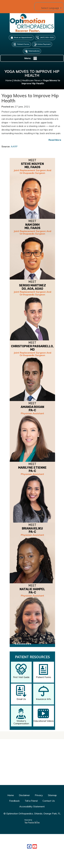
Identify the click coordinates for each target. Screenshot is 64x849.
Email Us (21, 698)
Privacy (39, 795)
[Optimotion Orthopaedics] (32, 24)
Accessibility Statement (32, 806)
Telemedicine (34, 51)
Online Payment (44, 44)
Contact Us (49, 800)
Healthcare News (31, 80)
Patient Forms (23, 44)
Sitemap (52, 795)
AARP (14, 146)
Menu (27, 58)
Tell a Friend (31, 800)
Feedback (14, 800)
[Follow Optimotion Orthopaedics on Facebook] (29, 846)
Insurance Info (43, 698)
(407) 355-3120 (47, 37)
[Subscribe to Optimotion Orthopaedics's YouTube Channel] (35, 846)
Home (8, 80)
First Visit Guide (21, 677)
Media (17, 80)
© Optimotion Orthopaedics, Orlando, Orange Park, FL (32, 813)
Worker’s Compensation (21, 722)
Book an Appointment (23, 37)
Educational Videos (43, 720)
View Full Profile (45, 649)
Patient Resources (32, 657)
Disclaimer (24, 795)
